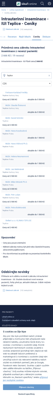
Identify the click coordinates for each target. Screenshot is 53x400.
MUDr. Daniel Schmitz (14, 118)
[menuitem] (12, 37)
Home (3, 10)
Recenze (12, 36)
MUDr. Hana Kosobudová (16, 131)
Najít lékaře (25, 36)
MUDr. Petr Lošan (12, 195)
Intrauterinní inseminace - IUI (38, 10)
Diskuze (47, 36)
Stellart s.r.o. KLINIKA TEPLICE (18, 220)
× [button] (49, 75)
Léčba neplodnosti (17, 10)
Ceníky (36, 36)
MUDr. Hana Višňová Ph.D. (16, 144)
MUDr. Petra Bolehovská (15, 207)
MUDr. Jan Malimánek (14, 169)
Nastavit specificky (26, 394)
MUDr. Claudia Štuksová (15, 105)
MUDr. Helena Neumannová (17, 156)
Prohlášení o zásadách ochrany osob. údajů (18, 320)
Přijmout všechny (26, 387)
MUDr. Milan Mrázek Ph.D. (16, 182)
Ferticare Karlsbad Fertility (16, 92)
